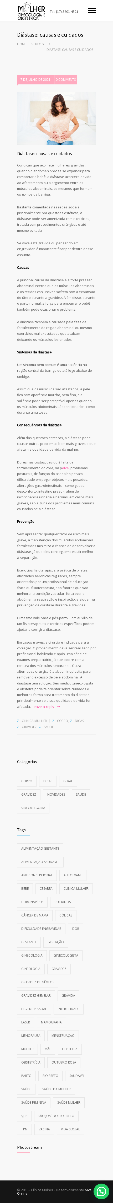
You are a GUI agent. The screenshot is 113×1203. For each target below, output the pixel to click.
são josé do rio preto (56, 1116)
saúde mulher (68, 1102)
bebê (25, 888)
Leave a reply (43, 706)
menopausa (30, 1035)
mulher (27, 1049)
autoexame (73, 875)
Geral (68, 781)
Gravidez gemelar (36, 995)
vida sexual (70, 1129)
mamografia (51, 1022)
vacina (44, 1129)
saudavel (77, 1075)
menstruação (63, 1035)
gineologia (30, 969)
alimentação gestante (40, 848)
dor (75, 928)
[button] (101, 1191)
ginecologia (32, 955)
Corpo (62, 721)
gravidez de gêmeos (37, 982)
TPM (24, 1129)
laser (25, 1022)
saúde (26, 1089)
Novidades (56, 794)
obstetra (70, 1049)
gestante (29, 942)
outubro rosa (64, 1062)
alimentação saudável (40, 862)
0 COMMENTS (66, 79)
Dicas (79, 721)
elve (65, 468)
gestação (56, 942)
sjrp (24, 1116)
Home (21, 44)
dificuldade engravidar (41, 928)
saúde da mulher (56, 1089)
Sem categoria (33, 808)
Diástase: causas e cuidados (44, 153)
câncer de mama (34, 915)
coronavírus (32, 902)
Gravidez (29, 727)
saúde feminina (33, 1102)
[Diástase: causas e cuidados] (56, 118)
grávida (68, 995)
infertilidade (68, 1009)
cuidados (62, 902)
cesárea (46, 888)
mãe (48, 1049)
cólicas (65, 915)
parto (26, 1075)
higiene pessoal (34, 1009)
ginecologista (66, 955)
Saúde (49, 727)
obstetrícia (30, 1062)
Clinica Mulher (76, 888)
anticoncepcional (37, 875)
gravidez (59, 969)
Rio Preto (50, 1075)
